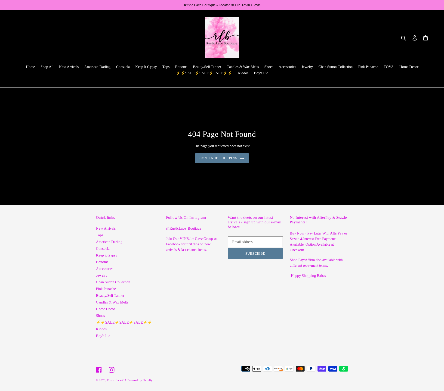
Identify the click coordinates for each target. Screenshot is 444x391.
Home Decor (105, 309)
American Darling (109, 242)
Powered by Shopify (140, 380)
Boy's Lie (103, 336)
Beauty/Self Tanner (110, 295)
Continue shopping (218, 158)
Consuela (103, 248)
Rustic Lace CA (116, 380)
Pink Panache (106, 289)
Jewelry (101, 275)
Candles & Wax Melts (112, 302)
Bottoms (102, 262)
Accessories (104, 269)
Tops (99, 235)
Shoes (100, 316)
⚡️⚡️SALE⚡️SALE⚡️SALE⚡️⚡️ (124, 322)
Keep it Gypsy (106, 255)
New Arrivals (106, 228)
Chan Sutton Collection (113, 282)
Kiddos (101, 329)
